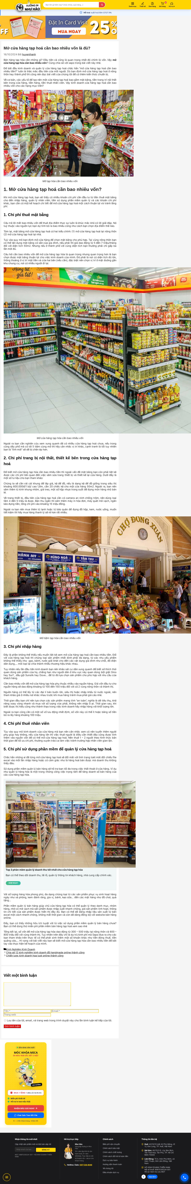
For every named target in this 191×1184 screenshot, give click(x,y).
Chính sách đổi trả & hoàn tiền (115, 1156)
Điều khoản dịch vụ (111, 1172)
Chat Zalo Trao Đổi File (27, 1115)
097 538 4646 (86, 1165)
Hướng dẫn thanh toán (112, 1164)
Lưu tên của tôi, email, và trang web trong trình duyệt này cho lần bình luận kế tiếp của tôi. (59, 1020)
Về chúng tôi (108, 1168)
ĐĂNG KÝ (46, 1150)
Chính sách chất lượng (112, 1152)
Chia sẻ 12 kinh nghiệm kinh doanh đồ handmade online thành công (45, 952)
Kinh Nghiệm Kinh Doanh (20, 949)
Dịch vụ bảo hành (110, 1160)
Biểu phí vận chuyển (111, 1144)
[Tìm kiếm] (102, 4)
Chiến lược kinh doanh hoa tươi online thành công (35, 955)
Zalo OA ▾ (152, 1177)
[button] (171, 4)
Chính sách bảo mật (111, 1148)
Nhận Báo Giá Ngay (24, 1108)
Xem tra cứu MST (157, 1172)
